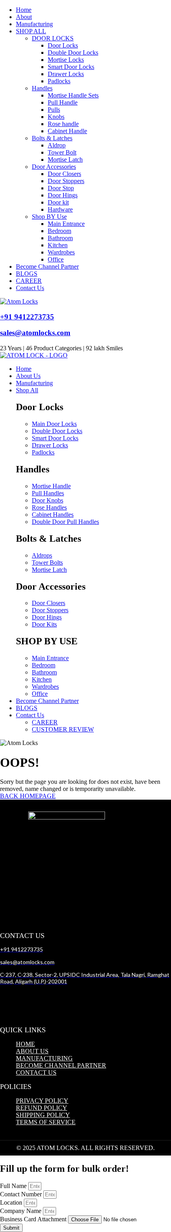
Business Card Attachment (34, 1219)
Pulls (54, 109)
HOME (25, 1044)
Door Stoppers (66, 181)
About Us (28, 375)
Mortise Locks (66, 59)
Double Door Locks (73, 52)
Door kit (58, 202)
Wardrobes (61, 252)
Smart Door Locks (71, 66)
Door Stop (61, 188)
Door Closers (64, 173)
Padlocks (59, 81)
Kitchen (58, 245)
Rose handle (63, 123)
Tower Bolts (47, 562)
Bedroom (59, 230)
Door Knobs (47, 500)
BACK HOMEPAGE (28, 796)
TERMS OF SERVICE (46, 1122)
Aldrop (57, 145)
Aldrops (42, 555)
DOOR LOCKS (53, 38)
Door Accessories (54, 166)
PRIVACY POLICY (42, 1100)
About (24, 16)
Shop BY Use (49, 216)
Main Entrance (66, 223)
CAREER (29, 280)
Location (12, 1202)
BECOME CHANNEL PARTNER (61, 1065)
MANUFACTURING (44, 1058)
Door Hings (63, 195)
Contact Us (30, 288)
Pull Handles (48, 493)
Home (23, 9)
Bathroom (60, 238)
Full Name (14, 1185)
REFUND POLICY (41, 1107)
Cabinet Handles (53, 514)
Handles (42, 88)
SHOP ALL (31, 31)
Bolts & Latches (52, 138)
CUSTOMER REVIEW (63, 729)
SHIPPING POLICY (43, 1115)
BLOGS (26, 273)
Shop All (27, 390)
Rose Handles (49, 507)
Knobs (56, 116)
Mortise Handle (51, 486)
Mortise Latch (65, 159)
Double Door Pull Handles (65, 521)
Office (56, 259)
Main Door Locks (54, 423)
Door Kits (44, 624)
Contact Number (21, 1194)
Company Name (21, 1210)
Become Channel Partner (47, 266)
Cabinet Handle (67, 131)
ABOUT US (32, 1051)
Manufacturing (34, 24)
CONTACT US (36, 1072)
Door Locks (63, 45)
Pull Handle (63, 102)
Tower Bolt (62, 152)
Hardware (60, 209)
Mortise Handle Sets (73, 95)
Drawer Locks (66, 74)
